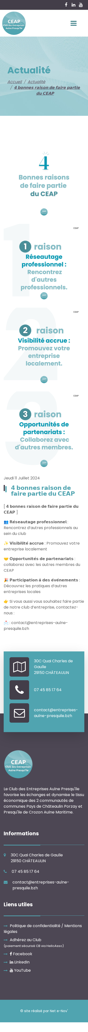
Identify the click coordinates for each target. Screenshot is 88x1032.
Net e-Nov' (59, 1011)
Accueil (14, 82)
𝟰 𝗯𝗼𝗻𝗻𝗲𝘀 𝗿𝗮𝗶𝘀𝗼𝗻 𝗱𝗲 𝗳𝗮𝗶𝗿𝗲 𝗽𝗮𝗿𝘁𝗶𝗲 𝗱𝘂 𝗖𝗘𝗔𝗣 (47, 90)
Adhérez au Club (34, 942)
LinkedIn (21, 962)
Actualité (36, 82)
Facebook (22, 954)
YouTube (22, 970)
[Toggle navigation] (73, 23)
